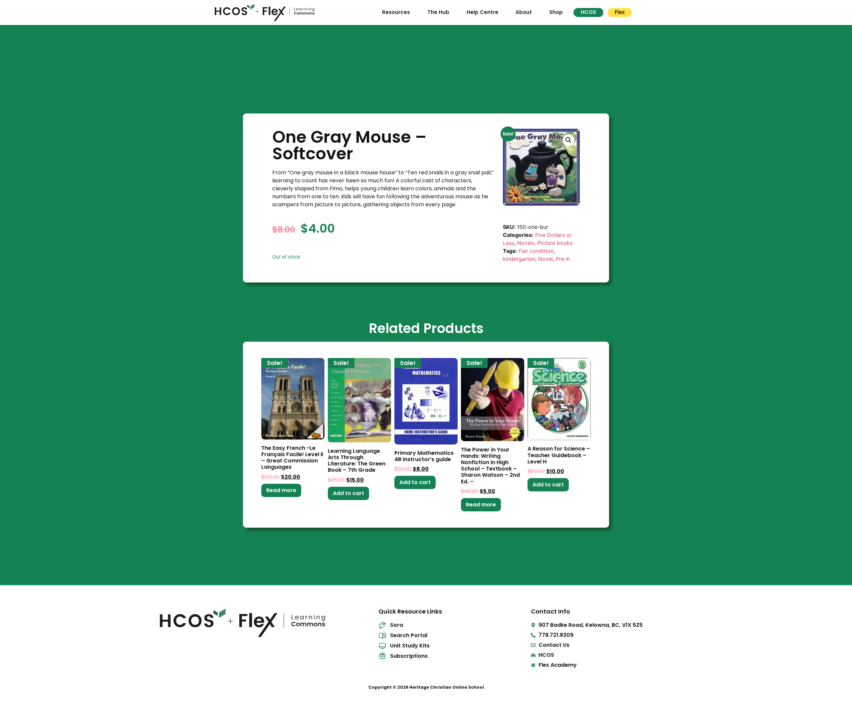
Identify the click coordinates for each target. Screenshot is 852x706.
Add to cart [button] (348, 493)
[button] (568, 140)
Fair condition (536, 251)
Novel (545, 259)
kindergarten (519, 259)
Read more (281, 490)
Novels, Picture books (544, 243)
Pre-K (563, 259)
